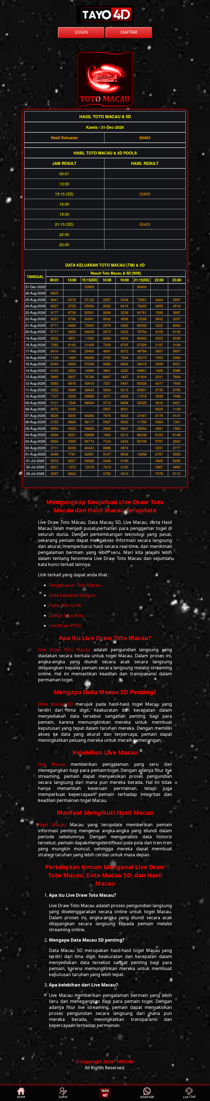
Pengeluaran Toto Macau (75, 585)
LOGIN (81, 32)
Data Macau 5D (56, 704)
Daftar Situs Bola (66, 615)
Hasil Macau (54, 825)
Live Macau (54, 764)
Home (21, 1097)
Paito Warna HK (65, 605)
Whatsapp (147, 1097)
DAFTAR (129, 32)
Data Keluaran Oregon (72, 595)
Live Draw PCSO (65, 626)
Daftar (63, 1097)
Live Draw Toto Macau (66, 650)
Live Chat (189, 1097)
